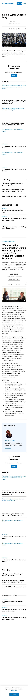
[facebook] (9, 29)
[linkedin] (11, 29)
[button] (3, 3)
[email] (19, 29)
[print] (25, 29)
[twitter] (14, 29)
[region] (14, 691)
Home (3, 11)
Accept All (14, 694)
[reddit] (16, 29)
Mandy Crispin (14, 274)
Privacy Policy (14, 690)
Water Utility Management (8, 241)
